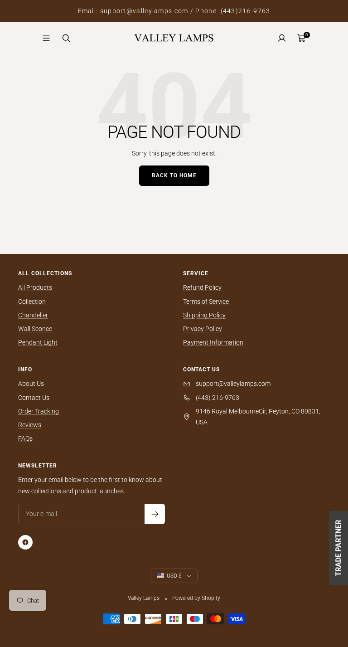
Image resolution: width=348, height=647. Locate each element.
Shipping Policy (204, 315)
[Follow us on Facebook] (25, 542)
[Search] (66, 38)
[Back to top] (310, 585)
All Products (35, 287)
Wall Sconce (35, 328)
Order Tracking (38, 411)
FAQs (25, 438)
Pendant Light (38, 342)
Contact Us (33, 397)
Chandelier (33, 315)
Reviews (29, 424)
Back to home (174, 175)
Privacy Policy (202, 328)
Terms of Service (206, 301)
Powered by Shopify (196, 598)
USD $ (174, 576)
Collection (32, 301)
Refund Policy (202, 287)
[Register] (155, 514)
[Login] (281, 38)
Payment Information (213, 342)
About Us (31, 383)
